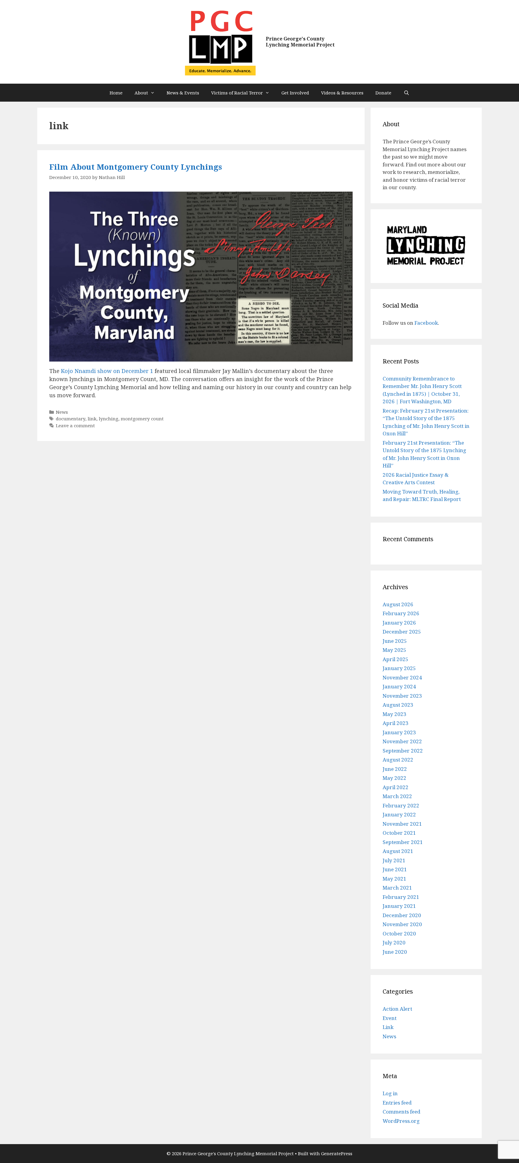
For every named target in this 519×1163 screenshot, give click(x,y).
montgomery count (142, 419)
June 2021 (395, 869)
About (141, 93)
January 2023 (399, 732)
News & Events (183, 93)
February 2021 (401, 896)
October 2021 (399, 832)
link (92, 419)
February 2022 (401, 805)
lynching (108, 419)
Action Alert (397, 1008)
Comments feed (401, 1111)
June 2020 (395, 951)
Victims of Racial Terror (237, 93)
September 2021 (403, 842)
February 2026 (401, 613)
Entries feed (397, 1102)
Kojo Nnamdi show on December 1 (107, 370)
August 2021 (398, 851)
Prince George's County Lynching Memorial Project (300, 41)
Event (389, 1018)
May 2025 (394, 649)
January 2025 (399, 668)
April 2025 (395, 659)
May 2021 (394, 878)
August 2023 (398, 704)
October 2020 (399, 933)
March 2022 (397, 796)
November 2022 (402, 741)
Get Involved (295, 93)
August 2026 (398, 604)
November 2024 (402, 677)
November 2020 (402, 924)
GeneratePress (336, 1153)
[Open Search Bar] (406, 93)
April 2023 (395, 723)
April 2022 (395, 787)
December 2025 (402, 631)
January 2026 (399, 622)
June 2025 (395, 640)
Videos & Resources (342, 93)
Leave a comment (75, 425)
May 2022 (394, 777)
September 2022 (403, 750)
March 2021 (397, 887)
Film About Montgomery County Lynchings (135, 166)
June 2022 (395, 768)
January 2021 (399, 905)
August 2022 (398, 759)
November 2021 (402, 823)
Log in (390, 1093)
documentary (70, 419)
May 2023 (394, 714)
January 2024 (399, 686)
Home (116, 93)
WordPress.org (401, 1120)
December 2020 (402, 915)
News (62, 412)
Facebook (426, 322)
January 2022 (399, 814)
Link (388, 1027)
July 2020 (394, 942)
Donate (383, 93)
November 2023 (402, 695)
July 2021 (394, 860)
